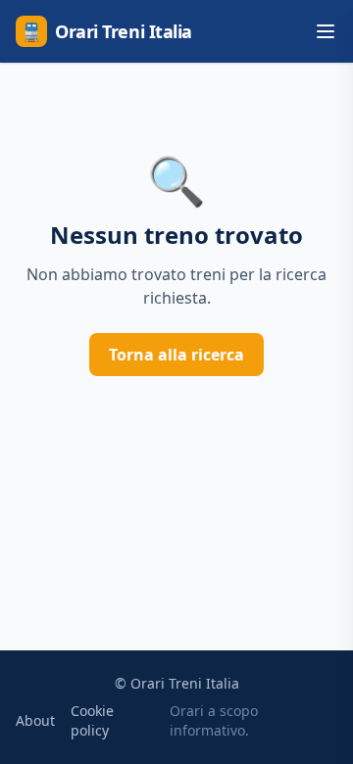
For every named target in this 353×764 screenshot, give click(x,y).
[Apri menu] (325, 31)
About (35, 720)
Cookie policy (92, 720)
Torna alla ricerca (176, 354)
